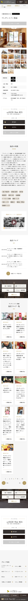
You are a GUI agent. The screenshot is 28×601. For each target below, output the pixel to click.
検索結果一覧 (17, 5)
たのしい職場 (18, 566)
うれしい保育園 (18, 582)
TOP (2, 5)
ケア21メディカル (19, 571)
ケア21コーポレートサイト (6, 566)
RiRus (3, 576)
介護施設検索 (9, 5)
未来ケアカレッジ (5, 571)
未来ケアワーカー (19, 576)
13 (22, 479)
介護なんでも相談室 (6, 582)
